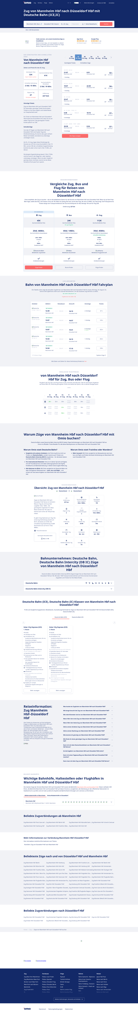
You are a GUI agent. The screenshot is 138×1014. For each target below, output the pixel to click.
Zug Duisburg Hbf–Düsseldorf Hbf (79, 898)
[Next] (111, 57)
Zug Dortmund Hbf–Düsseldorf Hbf (102, 895)
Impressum (42, 1009)
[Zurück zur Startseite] (29, 3)
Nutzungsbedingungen (55, 1009)
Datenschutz (69, 1009)
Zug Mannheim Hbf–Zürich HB (55, 870)
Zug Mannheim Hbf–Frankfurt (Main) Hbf (58, 826)
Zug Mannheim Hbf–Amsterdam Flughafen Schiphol (62, 880)
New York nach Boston (31, 984)
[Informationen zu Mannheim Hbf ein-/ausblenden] (111, 802)
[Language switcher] (77, 3)
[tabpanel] (69, 658)
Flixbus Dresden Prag (49, 982)
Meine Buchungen (89, 3)
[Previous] (44, 396)
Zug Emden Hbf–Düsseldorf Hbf (33, 921)
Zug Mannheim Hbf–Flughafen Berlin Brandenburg (107, 877)
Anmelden (111, 3)
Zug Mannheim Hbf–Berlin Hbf (55, 822)
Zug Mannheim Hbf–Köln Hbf (78, 826)
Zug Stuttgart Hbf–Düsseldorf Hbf (34, 888)
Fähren (51, 3)
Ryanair (62, 977)
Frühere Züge (37, 355)
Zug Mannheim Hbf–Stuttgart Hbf (102, 870)
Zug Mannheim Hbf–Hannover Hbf (56, 877)
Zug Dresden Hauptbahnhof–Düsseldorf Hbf (82, 895)
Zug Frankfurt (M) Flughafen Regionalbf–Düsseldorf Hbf (86, 891)
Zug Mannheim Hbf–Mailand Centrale (80, 870)
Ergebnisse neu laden (68, 296)
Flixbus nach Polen (48, 977)
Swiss (62, 984)
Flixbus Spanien (47, 979)
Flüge (45, 3)
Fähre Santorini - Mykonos (87, 977)
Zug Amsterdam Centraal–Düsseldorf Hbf (81, 888)
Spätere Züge (100, 355)
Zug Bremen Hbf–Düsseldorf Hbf (34, 898)
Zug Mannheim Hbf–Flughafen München (36, 880)
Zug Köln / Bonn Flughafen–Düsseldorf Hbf (59, 888)
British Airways (65, 982)
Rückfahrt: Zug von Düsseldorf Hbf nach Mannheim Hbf (41, 844)
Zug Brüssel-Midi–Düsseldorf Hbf (56, 895)
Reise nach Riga (101, 987)
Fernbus (40, 3)
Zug (35, 3)
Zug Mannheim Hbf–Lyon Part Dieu (57, 873)
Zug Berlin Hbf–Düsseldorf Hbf (101, 880)
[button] (65, 24)
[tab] (70, 63)
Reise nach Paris (102, 982)
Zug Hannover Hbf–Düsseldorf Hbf (34, 891)
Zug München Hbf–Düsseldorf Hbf (34, 884)
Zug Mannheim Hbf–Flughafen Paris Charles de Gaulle (85, 877)
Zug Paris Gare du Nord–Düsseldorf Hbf (104, 888)
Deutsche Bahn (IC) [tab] (77, 617)
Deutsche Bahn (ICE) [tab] (61, 617)
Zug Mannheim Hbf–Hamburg (55, 863)
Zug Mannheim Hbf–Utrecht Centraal (103, 822)
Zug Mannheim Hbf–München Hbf (34, 866)
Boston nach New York (31, 982)
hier (85, 361)
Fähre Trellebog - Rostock (86, 984)
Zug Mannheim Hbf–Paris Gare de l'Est (35, 822)
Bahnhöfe (27, 987)
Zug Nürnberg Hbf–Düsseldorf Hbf (34, 895)
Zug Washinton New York (32, 979)
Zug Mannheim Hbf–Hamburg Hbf (34, 826)
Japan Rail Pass (101, 977)
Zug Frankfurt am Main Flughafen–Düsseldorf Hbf (84, 880)
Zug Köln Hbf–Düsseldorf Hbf (55, 884)
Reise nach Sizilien (102, 984)
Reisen (99, 974)
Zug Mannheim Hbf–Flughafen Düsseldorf (81, 873)
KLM (61, 987)
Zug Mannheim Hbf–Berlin (32, 863)
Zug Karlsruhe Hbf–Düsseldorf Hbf (56, 898)
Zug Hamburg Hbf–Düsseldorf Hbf (79, 884)
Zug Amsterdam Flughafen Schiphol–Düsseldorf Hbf (62, 891)
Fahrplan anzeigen (31, 97)
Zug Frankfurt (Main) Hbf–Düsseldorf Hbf (104, 884)
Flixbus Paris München (49, 987)
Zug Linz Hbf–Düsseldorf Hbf (100, 917)
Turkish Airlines (65, 979)
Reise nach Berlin (102, 979)
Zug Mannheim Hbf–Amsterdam (101, 866)
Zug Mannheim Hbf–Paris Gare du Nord (36, 877)
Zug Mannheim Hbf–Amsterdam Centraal (104, 873)
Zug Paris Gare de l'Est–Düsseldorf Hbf (103, 891)
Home (25, 930)
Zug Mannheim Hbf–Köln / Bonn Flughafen (36, 873)
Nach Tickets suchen (30, 77)
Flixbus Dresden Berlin (49, 984)
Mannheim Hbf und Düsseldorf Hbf (87, 787)
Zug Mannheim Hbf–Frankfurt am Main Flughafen (84, 863)
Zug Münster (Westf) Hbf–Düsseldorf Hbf (104, 898)
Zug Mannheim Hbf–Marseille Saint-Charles (82, 822)
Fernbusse (45, 974)
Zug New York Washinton (32, 977)
